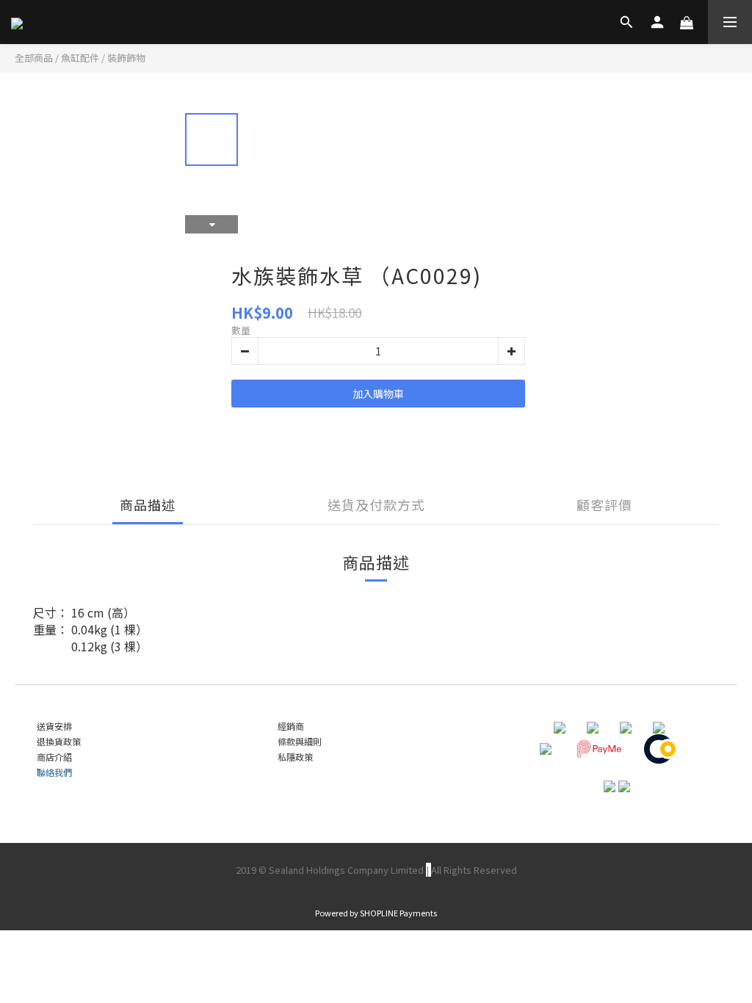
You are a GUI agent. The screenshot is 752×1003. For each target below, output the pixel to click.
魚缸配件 (80, 58)
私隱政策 (295, 756)
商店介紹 (54, 756)
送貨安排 (54, 726)
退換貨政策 (59, 741)
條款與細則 (300, 741)
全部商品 (34, 58)
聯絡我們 (54, 772)
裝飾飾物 (126, 58)
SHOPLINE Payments (398, 913)
